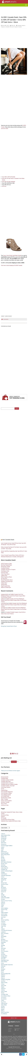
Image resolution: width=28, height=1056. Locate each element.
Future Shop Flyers (5, 574)
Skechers (3, 981)
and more (4, 186)
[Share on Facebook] (20, 1054)
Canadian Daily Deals (6, 781)
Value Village (4, 1004)
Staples (2, 987)
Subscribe (14, 761)
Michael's (3, 939)
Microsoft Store (4, 940)
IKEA (2, 911)
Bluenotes (3, 860)
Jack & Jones (4, 914)
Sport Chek (3, 985)
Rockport (3, 969)
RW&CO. (3, 975)
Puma (2, 963)
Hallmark (3, 902)
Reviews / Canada (5, 802)
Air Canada (3, 839)
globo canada (8, 316)
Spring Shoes (4, 584)
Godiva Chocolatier (5, 897)
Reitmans (3, 966)
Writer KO (13, 25)
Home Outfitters (4, 908)
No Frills (3, 949)
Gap (2, 893)
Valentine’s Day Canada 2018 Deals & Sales (11, 821)
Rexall (2, 967)
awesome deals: (4, 128)
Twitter (17, 1030)
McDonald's (3, 936)
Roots (2, 972)
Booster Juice (4, 863)
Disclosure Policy (5, 815)
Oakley (2, 952)
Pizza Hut (3, 958)
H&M (2, 906)
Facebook (17, 1028)
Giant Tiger (3, 896)
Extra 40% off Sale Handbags (8, 181)
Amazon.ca (3, 844)
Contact (2, 813)
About (9, 1030)
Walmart (3, 1007)
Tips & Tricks (4, 803)
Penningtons (4, 957)
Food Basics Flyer (5, 571)
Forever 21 (3, 891)
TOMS (2, 1000)
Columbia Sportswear (6, 875)
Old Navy (3, 954)
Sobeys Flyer (4, 583)
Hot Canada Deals (8, 540)
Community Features (5, 787)
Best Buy (3, 859)
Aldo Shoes (3, 842)
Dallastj (2, 598)
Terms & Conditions (10, 1048)
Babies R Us (4, 851)
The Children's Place (5, 995)
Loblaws (3, 929)
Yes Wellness (4, 1013)
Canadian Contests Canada (7, 779)
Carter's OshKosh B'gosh (6, 870)
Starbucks (3, 988)
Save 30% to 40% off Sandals (8, 176)
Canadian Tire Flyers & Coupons (8, 569)
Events (2, 788)
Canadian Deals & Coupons (7, 782)
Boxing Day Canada (5, 566)
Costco (2, 876)
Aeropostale (3, 838)
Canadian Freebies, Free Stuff (7, 785)
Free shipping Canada (6, 794)
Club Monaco (4, 873)
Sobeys (2, 984)
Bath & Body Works (5, 854)
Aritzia (2, 848)
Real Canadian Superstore (7, 964)
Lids (2, 927)
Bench (2, 856)
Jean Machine (4, 915)
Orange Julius (4, 955)
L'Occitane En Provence (6, 930)
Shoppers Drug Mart (5, 979)
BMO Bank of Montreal (6, 862)
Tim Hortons (3, 998)
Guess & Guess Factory (6, 900)
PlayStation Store (5, 960)
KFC (2, 918)
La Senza (3, 923)
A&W (2, 850)
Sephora (3, 976)
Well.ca (2, 1010)
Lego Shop (3, 926)
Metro (2, 937)
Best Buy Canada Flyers (6, 565)
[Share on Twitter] (23, 1054)
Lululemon (3, 932)
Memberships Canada (6, 797)
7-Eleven (3, 833)
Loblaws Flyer (4, 575)
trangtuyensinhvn (5, 594)
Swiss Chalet (4, 991)
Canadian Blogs (4, 778)
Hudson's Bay (4, 909)
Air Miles (3, 841)
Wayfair (2, 1009)
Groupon (3, 899)
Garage (2, 894)
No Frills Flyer (4, 578)
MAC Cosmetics (4, 933)
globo (3, 316)
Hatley (2, 905)
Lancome (3, 921)
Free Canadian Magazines (7, 791)
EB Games (3, 887)
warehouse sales (5, 805)
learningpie (3, 607)
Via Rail (2, 1006)
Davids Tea (3, 879)
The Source (3, 997)
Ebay (2, 885)
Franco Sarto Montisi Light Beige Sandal (12, 255)
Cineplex (3, 872)
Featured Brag (4, 790)
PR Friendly (3, 818)
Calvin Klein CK (4, 868)
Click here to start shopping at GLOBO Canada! (11, 265)
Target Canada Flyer (5, 586)
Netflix (2, 943)
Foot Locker (3, 890)
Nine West (3, 948)
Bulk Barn (3, 865)
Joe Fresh (3, 917)
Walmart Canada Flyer (6, 587)
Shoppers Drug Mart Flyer (7, 581)
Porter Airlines (4, 961)
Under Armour (4, 1003)
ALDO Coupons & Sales (6, 563)
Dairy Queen (4, 878)
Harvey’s (3, 903)
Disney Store (4, 882)
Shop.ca (3, 978)
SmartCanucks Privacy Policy (7, 819)
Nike (2, 946)
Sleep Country (4, 982)
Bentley (2, 857)
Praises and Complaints (6, 800)
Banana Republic (5, 853)
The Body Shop (4, 994)
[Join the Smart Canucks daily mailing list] (17, 753)
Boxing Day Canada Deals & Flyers (9, 626)
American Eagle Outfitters (6, 845)
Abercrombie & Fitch (5, 835)
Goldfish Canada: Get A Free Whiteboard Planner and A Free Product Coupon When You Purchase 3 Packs (13, 596)
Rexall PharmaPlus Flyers (7, 580)
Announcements (4, 776)
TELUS (2, 993)
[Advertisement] (14, 91)
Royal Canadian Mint (5, 973)
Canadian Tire (4, 869)
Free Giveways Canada (6, 793)
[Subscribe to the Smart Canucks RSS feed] (15, 753)
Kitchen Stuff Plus (5, 920)
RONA (2, 970)
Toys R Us (3, 1001)
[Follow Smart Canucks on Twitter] (11, 753)
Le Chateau (3, 924)
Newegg (3, 945)
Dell (2, 881)
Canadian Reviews (5, 568)
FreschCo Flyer (4, 572)
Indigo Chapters (4, 912)
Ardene (2, 847)
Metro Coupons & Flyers (6, 577)
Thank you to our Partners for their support (10, 770)
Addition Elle (3, 836)
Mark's (2, 935)
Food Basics (4, 888)
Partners (3, 816)
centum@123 (4, 603)
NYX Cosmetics (4, 951)
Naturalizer (3, 942)
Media (9, 1031)
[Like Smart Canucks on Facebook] (13, 753)
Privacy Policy (19, 1048)
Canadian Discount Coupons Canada (14, 26)
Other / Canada (4, 799)
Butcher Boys (4, 866)
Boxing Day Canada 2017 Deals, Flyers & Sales (11, 812)
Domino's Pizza (4, 884)
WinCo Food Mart (5, 1012)
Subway (3, 990)
